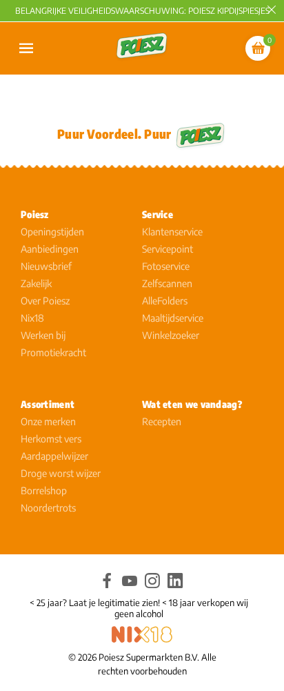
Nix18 (32, 318)
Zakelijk (36, 283)
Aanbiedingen (50, 249)
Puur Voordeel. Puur (114, 134)
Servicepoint (167, 249)
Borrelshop (44, 490)
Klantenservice (172, 231)
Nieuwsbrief (46, 266)
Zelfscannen (167, 283)
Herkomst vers (51, 439)
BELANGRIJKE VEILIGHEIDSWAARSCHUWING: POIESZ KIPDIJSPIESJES (142, 11)
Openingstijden (52, 231)
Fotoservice (166, 266)
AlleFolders (164, 300)
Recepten (161, 421)
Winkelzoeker (170, 335)
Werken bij (43, 335)
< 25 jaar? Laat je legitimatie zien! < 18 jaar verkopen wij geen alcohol (139, 608)
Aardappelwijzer (54, 456)
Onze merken (48, 421)
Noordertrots (48, 508)
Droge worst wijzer (61, 473)
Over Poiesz (45, 300)
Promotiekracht (53, 352)
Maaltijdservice (172, 318)
